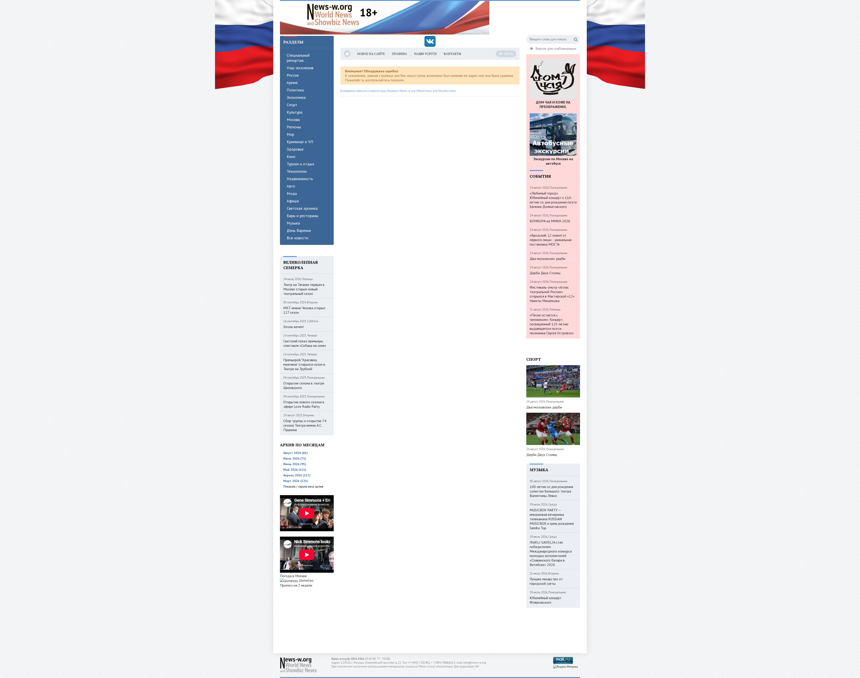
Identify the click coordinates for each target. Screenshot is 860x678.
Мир (290, 134)
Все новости (297, 237)
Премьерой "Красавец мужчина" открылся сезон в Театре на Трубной (304, 364)
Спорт (292, 104)
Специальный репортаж (298, 58)
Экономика (296, 97)
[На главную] (333, 14)
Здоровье (295, 149)
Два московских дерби (547, 258)
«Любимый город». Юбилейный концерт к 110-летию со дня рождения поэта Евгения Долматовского (553, 200)
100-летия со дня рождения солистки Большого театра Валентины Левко (551, 491)
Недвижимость (300, 178)
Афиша (293, 200)
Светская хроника (302, 208)
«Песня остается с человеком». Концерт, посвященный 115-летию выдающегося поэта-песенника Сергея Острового (552, 324)
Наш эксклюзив (300, 67)
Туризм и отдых (300, 163)
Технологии (297, 171)
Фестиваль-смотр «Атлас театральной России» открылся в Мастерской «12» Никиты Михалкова (552, 294)
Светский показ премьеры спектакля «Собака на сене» (304, 343)
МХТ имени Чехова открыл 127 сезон (304, 310)
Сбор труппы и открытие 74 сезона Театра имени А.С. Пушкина (304, 425)
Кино (291, 156)
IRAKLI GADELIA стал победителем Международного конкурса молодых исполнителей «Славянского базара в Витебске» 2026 (551, 553)
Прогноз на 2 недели (296, 585)
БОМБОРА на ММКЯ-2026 (550, 221)
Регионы (294, 127)
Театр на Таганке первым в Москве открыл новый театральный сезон (304, 289)
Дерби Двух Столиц (545, 273)
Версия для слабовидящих (555, 48)
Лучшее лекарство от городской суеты (546, 581)
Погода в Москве (293, 576)
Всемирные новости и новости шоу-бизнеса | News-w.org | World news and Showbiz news (398, 91)
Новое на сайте (371, 54)
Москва (293, 119)
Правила (399, 54)
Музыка (293, 223)
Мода (292, 193)
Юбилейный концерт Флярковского (545, 600)
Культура (294, 112)
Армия (292, 82)
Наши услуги (425, 54)
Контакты (452, 54)
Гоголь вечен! (293, 326)
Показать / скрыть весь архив (303, 486)
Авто (291, 186)
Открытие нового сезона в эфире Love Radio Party (303, 404)
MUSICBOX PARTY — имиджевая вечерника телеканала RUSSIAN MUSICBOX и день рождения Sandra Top (552, 519)
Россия (293, 75)
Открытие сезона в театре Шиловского (303, 385)
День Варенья (299, 230)
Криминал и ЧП (300, 141)
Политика (295, 90)
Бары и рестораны (302, 215)
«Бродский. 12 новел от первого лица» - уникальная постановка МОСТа (551, 239)
